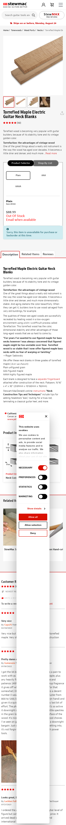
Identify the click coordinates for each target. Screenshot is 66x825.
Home (6, 30)
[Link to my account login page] (43, 5)
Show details (34, 508)
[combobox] (19, 15)
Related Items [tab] (30, 254)
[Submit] (33, 15)
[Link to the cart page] (52, 5)
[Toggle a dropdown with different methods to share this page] (62, 113)
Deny (33, 533)
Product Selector (21, 163)
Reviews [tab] (48, 254)
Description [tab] (10, 254)
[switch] (42, 477)
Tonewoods (16, 30)
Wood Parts (29, 30)
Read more (51, 153)
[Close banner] (46, 416)
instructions (39, 391)
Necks (40, 30)
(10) (19, 122)
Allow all (33, 517)
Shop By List (45, 163)
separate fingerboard (49, 379)
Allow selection (33, 525)
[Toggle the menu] (61, 5)
